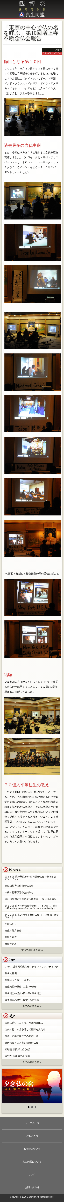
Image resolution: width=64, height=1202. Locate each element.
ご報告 (58, 50)
